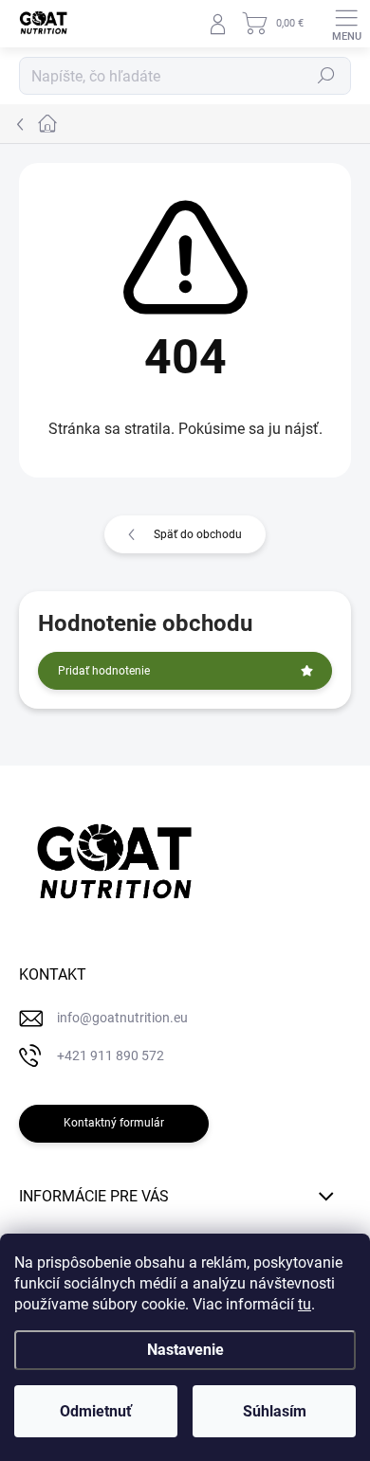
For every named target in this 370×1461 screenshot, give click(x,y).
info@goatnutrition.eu (122, 1017)
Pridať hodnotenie (104, 670)
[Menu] (346, 23)
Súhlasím (274, 1411)
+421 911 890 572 (110, 1055)
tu (304, 1304)
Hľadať (326, 75)
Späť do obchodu (198, 534)
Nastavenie (185, 1350)
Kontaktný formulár (114, 1122)
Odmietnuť (96, 1411)
